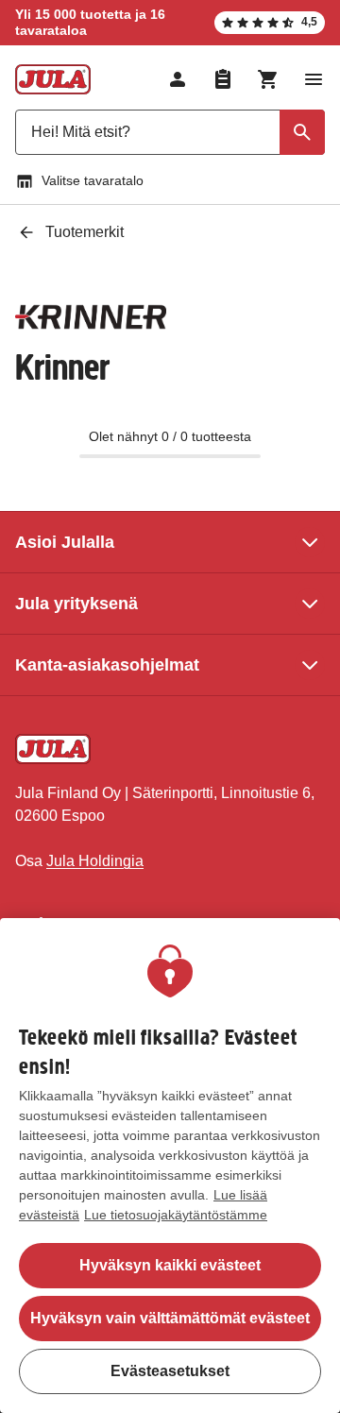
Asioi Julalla (64, 542)
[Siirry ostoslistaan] (223, 79)
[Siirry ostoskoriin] (268, 79)
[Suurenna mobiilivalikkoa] (313, 79)
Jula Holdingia (95, 861)
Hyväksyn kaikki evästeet (170, 1265)
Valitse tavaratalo (93, 180)
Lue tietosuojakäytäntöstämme (175, 1214)
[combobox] (170, 132)
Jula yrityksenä (76, 603)
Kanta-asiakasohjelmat (107, 664)
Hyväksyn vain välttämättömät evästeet (170, 1318)
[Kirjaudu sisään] (177, 79)
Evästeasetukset (170, 1371)
